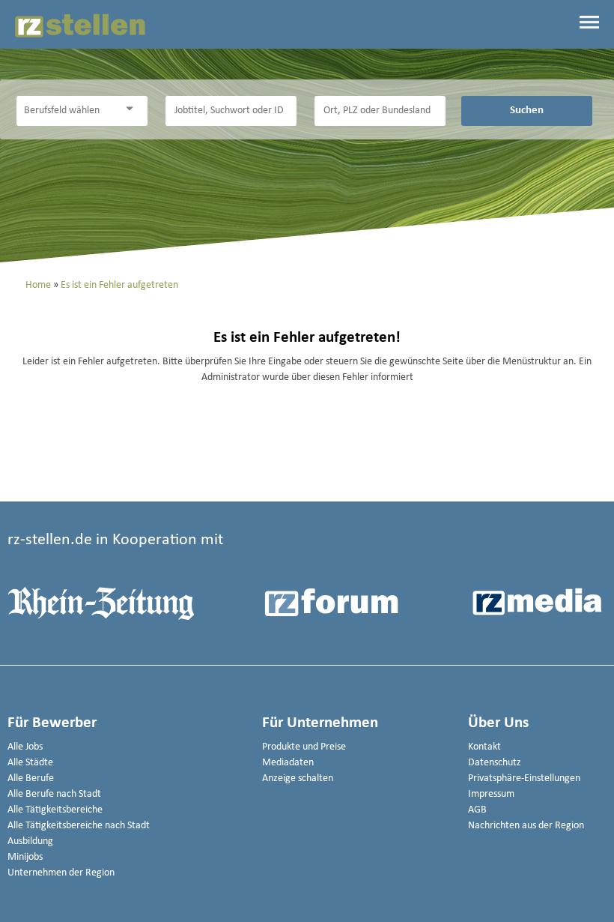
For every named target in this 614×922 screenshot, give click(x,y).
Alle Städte (30, 762)
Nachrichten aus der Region (526, 825)
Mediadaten (288, 762)
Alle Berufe (30, 778)
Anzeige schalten (297, 778)
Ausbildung (30, 841)
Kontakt (484, 747)
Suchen (527, 110)
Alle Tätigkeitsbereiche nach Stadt (78, 825)
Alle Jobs (25, 747)
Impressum (491, 794)
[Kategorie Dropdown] (133, 109)
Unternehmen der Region (61, 873)
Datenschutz (494, 762)
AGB (477, 810)
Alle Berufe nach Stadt (54, 794)
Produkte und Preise (304, 747)
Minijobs (25, 857)
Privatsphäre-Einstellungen (524, 778)
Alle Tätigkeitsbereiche (55, 810)
